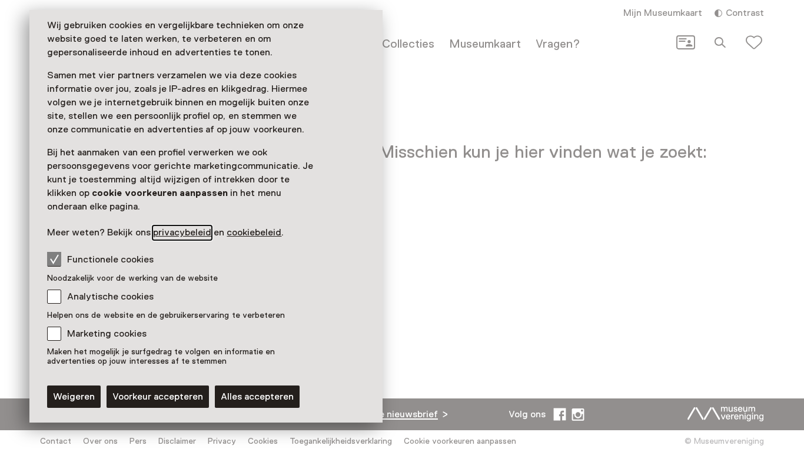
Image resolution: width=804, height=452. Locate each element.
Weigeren (74, 396)
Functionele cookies (110, 259)
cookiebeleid (254, 232)
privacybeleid (182, 232)
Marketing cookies (107, 333)
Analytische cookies (110, 296)
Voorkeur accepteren (157, 396)
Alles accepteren (257, 396)
